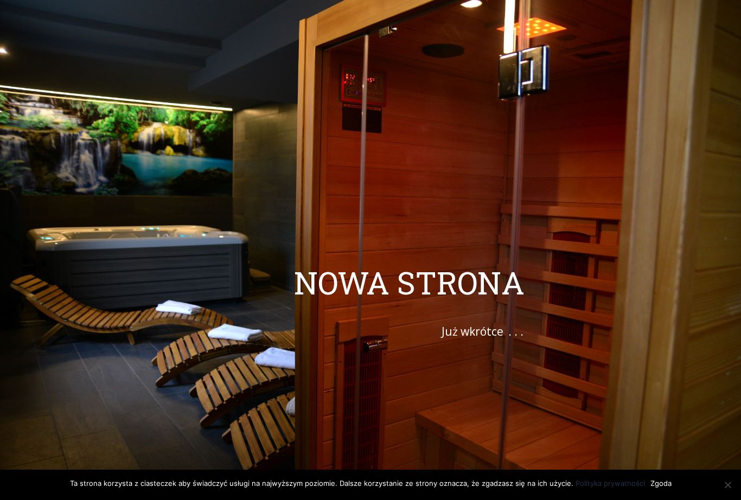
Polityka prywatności (610, 483)
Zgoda (661, 483)
